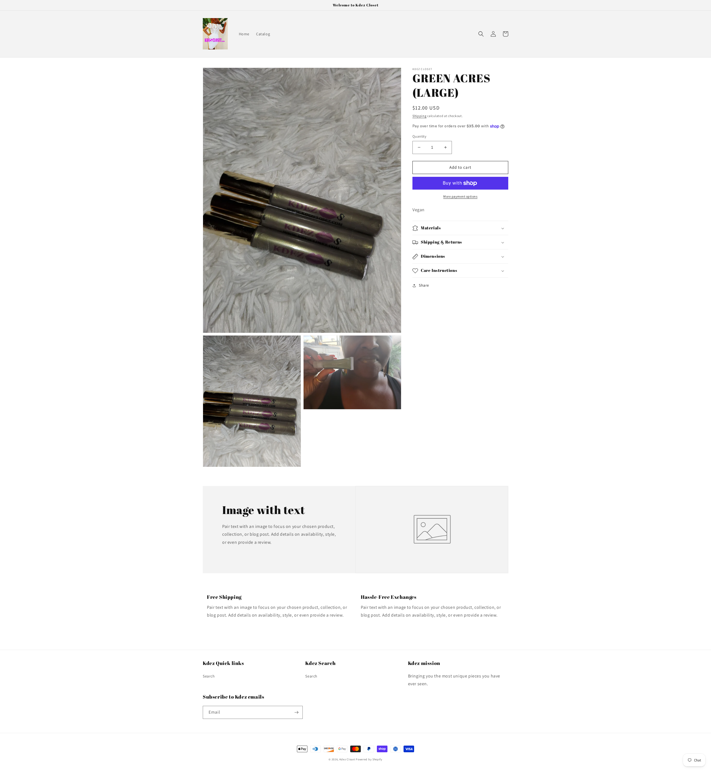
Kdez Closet (347, 759)
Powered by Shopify (369, 759)
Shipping (419, 116)
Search (209, 676)
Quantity (419, 136)
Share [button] (424, 285)
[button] (481, 34)
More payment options (460, 196)
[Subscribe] (296, 712)
